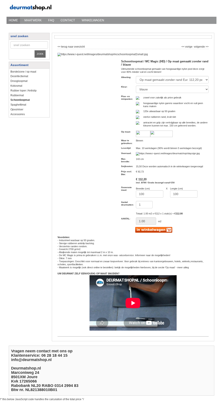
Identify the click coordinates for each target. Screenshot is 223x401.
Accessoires (17, 114)
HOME (13, 20)
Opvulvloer (16, 109)
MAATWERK (33, 20)
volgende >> (201, 46)
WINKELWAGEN (93, 20)
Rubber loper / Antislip (23, 90)
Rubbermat (17, 95)
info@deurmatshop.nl (31, 360)
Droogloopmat (18, 81)
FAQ (51, 20)
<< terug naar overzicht (71, 46)
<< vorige (187, 46)
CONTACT (68, 20)
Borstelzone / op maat (23, 71)
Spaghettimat (18, 104)
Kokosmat (16, 85)
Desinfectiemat (19, 76)
